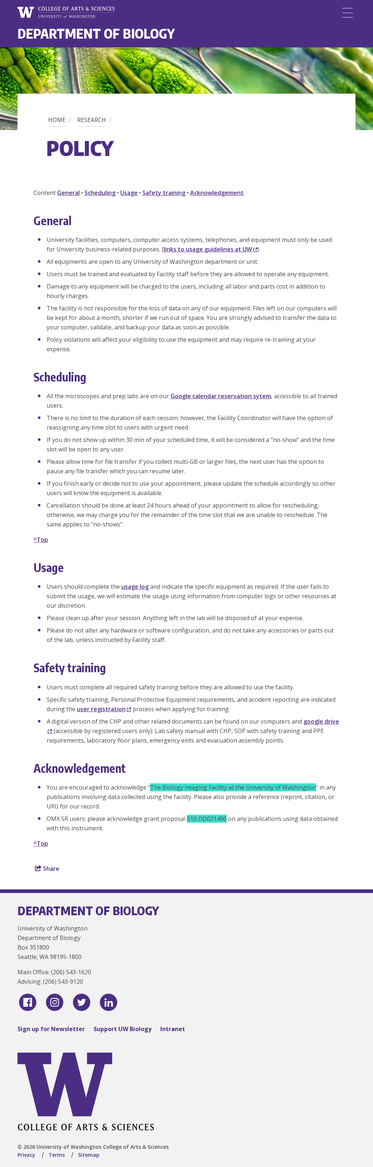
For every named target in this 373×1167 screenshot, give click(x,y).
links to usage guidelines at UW (208, 249)
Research (91, 120)
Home (57, 120)
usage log (135, 587)
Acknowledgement (217, 193)
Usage (129, 193)
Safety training (163, 193)
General (68, 193)
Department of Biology (96, 33)
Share (50, 869)
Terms (56, 1154)
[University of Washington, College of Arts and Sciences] (65, 13)
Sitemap (88, 1154)
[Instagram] (54, 1002)
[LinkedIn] (108, 1002)
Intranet (172, 1029)
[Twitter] (81, 1002)
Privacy (26, 1154)
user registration (101, 709)
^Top (41, 540)
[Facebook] (27, 1002)
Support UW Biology (123, 1029)
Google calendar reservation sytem (220, 396)
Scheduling (100, 193)
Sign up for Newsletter (51, 1029)
